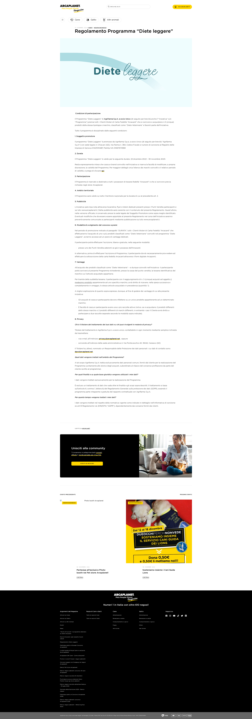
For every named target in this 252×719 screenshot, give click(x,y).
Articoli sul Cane (65, 615)
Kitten (141, 625)
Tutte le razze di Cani (92, 615)
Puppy (115, 625)
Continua (80, 577)
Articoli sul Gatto (65, 618)
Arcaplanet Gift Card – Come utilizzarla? (72, 655)
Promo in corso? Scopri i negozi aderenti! (72, 659)
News (61, 628)
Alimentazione (117, 615)
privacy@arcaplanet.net (109, 339)
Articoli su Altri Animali (67, 621)
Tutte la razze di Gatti (93, 618)
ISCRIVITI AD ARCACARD (87, 463)
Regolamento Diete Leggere (69, 642)
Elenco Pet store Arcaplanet (68, 667)
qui (102, 171)
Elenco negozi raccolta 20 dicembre (71, 675)
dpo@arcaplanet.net (84, 352)
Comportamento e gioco (120, 621)
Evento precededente (68, 494)
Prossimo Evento (186, 494)
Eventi (90, 27)
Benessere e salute (118, 618)
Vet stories (116, 628)
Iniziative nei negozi (100, 27)
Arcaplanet (86, 428)
